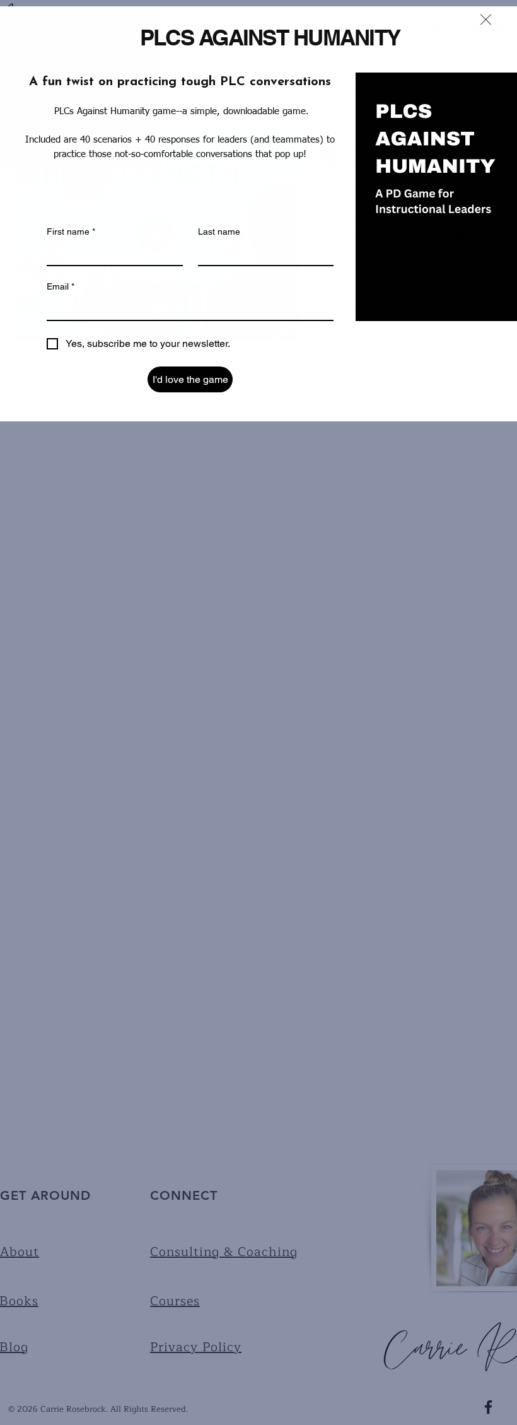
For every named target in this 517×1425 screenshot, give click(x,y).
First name (71, 231)
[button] (485, 19)
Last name (219, 231)
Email (60, 286)
